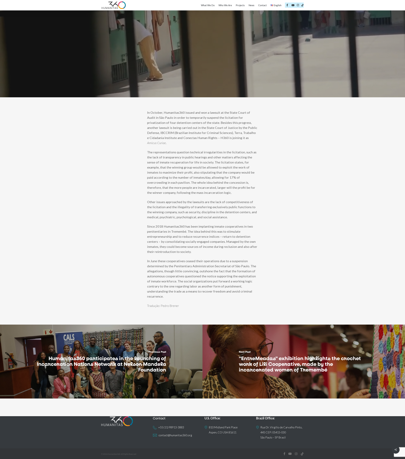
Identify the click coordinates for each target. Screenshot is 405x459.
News (187, 71)
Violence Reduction (208, 71)
